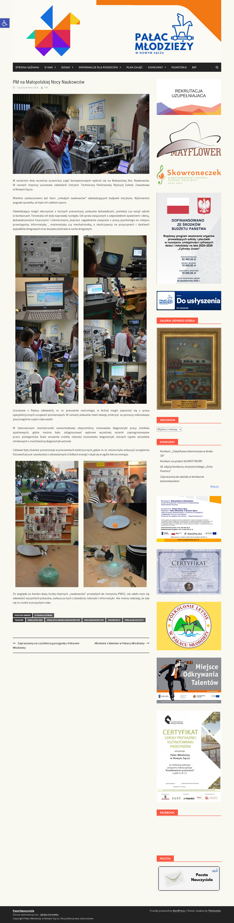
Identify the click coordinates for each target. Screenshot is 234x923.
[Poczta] (189, 878)
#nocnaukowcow (94, 620)
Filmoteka (179, 67)
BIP (194, 67)
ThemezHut (214, 910)
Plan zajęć (135, 67)
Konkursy (155, 67)
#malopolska (35, 620)
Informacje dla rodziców (98, 67)
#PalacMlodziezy (134, 620)
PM (46, 87)
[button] (5, 23)
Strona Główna (43, 615)
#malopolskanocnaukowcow (63, 620)
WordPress (179, 910)
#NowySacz (114, 620)
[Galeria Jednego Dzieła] (189, 369)
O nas (48, 67)
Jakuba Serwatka (49, 914)
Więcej (214, 486)
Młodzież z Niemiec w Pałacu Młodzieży (120, 643)
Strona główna (27, 67)
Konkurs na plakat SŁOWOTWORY (181, 461)
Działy (65, 67)
